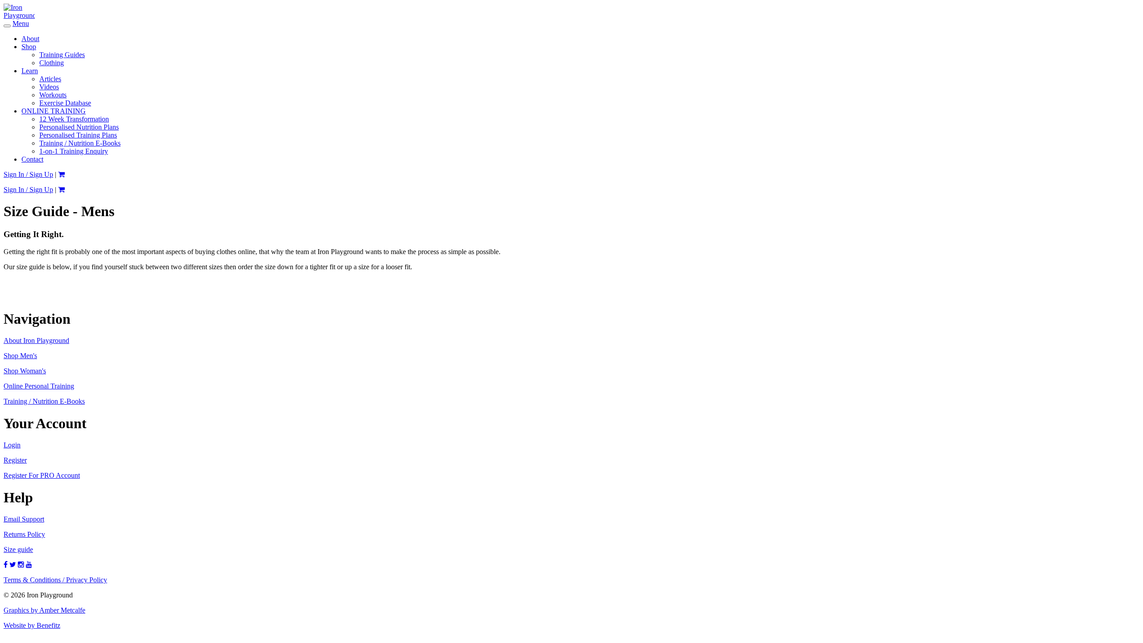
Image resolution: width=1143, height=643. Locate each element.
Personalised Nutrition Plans (79, 127)
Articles (50, 79)
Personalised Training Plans (78, 135)
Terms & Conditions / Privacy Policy (55, 580)
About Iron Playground (36, 340)
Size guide (18, 549)
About (30, 38)
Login (12, 445)
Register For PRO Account (42, 475)
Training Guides (62, 54)
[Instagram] (21, 564)
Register (15, 460)
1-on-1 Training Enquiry (73, 151)
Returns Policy (24, 534)
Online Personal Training (39, 386)
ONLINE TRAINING (53, 111)
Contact (32, 159)
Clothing (51, 63)
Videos (49, 87)
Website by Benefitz (32, 625)
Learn (29, 71)
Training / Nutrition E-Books (80, 143)
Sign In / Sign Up (28, 174)
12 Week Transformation (74, 119)
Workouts (53, 95)
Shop (28, 46)
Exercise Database (65, 103)
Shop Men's (20, 355)
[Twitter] (12, 564)
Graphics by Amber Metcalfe (44, 610)
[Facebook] (6, 564)
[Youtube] (29, 564)
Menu (21, 23)
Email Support (24, 519)
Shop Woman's (25, 371)
